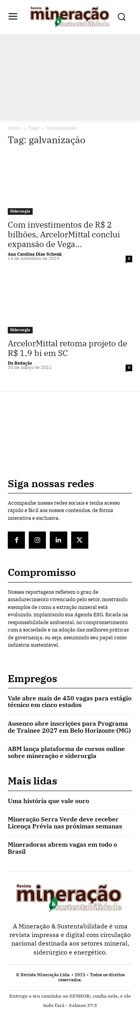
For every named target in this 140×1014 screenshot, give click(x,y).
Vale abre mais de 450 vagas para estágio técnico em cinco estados (69, 701)
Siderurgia (20, 211)
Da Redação (20, 363)
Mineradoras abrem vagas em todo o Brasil (62, 847)
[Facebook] (16, 540)
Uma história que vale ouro (48, 801)
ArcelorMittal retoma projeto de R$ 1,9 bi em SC (67, 348)
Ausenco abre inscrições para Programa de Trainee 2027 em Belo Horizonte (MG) (69, 726)
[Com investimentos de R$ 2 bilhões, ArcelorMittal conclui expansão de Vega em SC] (70, 184)
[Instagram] (37, 540)
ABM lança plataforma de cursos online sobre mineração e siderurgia (66, 752)
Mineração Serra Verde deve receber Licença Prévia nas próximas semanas (65, 822)
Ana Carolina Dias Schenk (35, 254)
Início (14, 128)
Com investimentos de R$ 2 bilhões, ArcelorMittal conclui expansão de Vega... (64, 234)
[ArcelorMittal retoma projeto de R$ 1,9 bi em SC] (70, 302)
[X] (79, 540)
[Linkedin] (58, 540)
